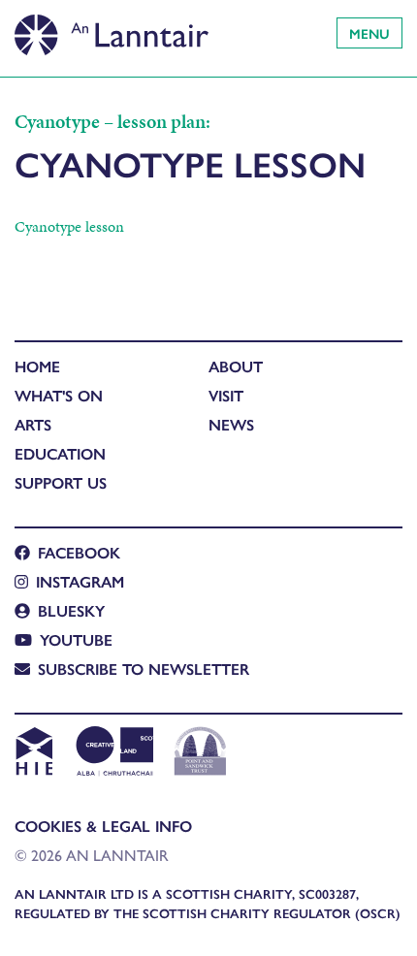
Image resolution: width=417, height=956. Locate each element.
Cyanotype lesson (69, 226)
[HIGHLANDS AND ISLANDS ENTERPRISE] (33, 753)
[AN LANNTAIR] (111, 29)
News (231, 424)
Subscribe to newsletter (143, 668)
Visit (225, 395)
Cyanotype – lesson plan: (112, 121)
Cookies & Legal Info (103, 825)
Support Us (61, 482)
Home (37, 366)
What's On (59, 395)
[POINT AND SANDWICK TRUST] (200, 753)
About (235, 366)
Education (60, 453)
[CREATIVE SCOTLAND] (113, 753)
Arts (33, 424)
